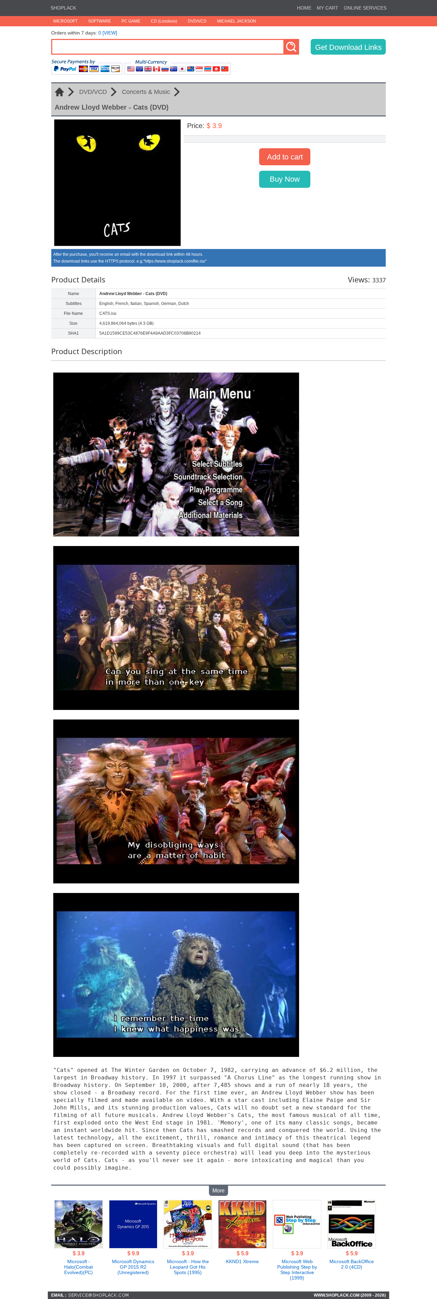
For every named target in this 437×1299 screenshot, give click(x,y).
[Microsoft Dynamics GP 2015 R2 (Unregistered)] (133, 1246)
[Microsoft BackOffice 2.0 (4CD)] (352, 1246)
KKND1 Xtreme (242, 1261)
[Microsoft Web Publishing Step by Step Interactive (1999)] (297, 1246)
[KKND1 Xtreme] (242, 1246)
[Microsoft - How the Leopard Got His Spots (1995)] (188, 1246)
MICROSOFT (65, 21)
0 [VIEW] (107, 33)
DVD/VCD (197, 21)
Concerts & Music (146, 91)
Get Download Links (348, 47)
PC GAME (131, 21)
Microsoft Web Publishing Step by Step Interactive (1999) (297, 1270)
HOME (304, 8)
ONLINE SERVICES (365, 8)
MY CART (327, 8)
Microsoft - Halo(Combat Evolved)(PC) (78, 1267)
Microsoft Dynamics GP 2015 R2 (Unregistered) (133, 1267)
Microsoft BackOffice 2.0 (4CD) (351, 1264)
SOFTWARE (99, 21)
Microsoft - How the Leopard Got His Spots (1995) (188, 1267)
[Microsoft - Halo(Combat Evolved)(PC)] (78, 1246)
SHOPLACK (63, 8)
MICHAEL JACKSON (236, 21)
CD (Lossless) (164, 21)
